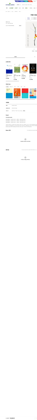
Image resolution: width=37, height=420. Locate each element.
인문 (12, 11)
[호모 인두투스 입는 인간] (32, 72)
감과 (24, 86)
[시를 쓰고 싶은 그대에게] (17, 72)
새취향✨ (26, 8)
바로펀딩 (31, 8)
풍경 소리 (11, 86)
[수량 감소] (35, 418)
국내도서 (8, 11)
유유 (6, 23)
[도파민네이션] (25, 71)
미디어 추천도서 (8, 119)
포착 (15, 86)
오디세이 (16, 8)
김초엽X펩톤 (11, 8)
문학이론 (16, 11)
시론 (19, 11)
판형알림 (24, 110)
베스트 (20, 8)
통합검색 (18, 4)
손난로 (18, 86)
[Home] (6, 11)
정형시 (7, 86)
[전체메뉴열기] (7, 8)
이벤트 (23, 8)
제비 (21, 86)
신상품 (34, 8)
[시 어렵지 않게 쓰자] (9, 71)
